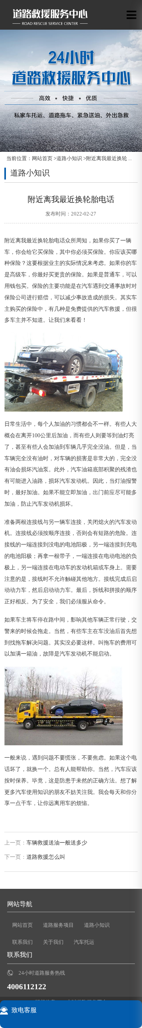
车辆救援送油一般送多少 (56, 843)
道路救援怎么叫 (45, 857)
